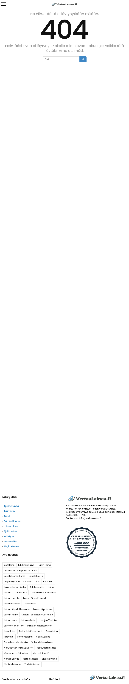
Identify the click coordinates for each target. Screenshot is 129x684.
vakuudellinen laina (42, 642)
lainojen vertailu (48, 620)
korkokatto (49, 581)
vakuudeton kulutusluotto (18, 647)
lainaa (7, 592)
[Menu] (4, 4)
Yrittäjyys (9, 536)
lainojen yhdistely (14, 625)
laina (51, 587)
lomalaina (9, 631)
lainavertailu (28, 620)
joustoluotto (36, 576)
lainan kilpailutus (42, 609)
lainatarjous (10, 620)
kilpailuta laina (31, 581)
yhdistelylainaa (12, 664)
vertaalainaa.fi (41, 653)
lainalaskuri (30, 603)
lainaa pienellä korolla (35, 598)
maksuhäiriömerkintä (30, 631)
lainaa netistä (12, 598)
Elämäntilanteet (12, 521)
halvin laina (44, 565)
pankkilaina (52, 631)
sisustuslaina (43, 636)
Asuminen (9, 511)
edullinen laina (26, 565)
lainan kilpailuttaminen (17, 609)
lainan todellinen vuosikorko (37, 614)
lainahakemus (12, 603)
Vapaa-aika (10, 541)
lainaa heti (21, 592)
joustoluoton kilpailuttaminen (20, 570)
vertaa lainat (11, 658)
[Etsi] (83, 59)
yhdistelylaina (49, 658)
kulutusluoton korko (15, 587)
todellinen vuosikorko (16, 642)
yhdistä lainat (32, 664)
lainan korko (11, 614)
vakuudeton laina (46, 647)
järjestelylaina (12, 581)
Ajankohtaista (11, 506)
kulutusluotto (37, 587)
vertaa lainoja (30, 658)
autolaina (9, 565)
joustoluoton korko (14, 576)
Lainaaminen (11, 526)
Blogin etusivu (11, 546)
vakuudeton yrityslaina (16, 653)
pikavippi (8, 636)
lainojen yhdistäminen (39, 625)
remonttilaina (25, 636)
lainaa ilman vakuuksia (43, 592)
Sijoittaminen (11, 531)
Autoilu (7, 516)
